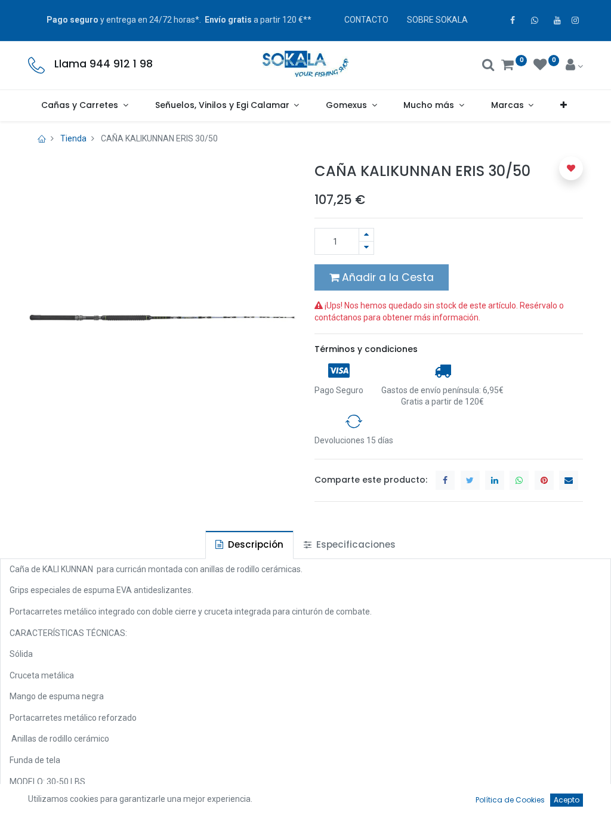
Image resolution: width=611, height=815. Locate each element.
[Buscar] (488, 66)
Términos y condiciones (366, 349)
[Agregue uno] (366, 235)
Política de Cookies (510, 800)
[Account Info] (574, 66)
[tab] (249, 544)
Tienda (73, 138)
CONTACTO (366, 19)
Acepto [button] (566, 800)
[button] (564, 105)
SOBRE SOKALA (437, 19)
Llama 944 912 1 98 (103, 64)
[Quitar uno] (366, 248)
